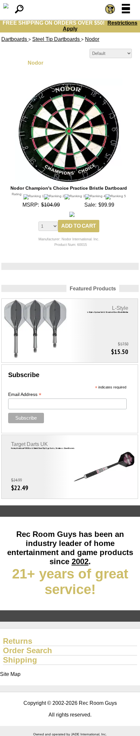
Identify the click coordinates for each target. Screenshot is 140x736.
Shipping (20, 659)
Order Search (27, 650)
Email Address (24, 394)
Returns (17, 641)
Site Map (10, 674)
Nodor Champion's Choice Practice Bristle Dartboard (68, 188)
